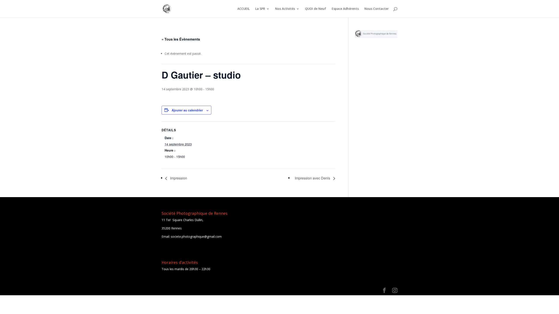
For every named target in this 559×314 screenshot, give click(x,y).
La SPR (260, 9)
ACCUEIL (243, 9)
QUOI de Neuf (315, 9)
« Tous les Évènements (181, 39)
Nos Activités (285, 9)
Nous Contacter (376, 9)
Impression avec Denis (313, 178)
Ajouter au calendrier (187, 110)
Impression (178, 178)
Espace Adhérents (345, 9)
